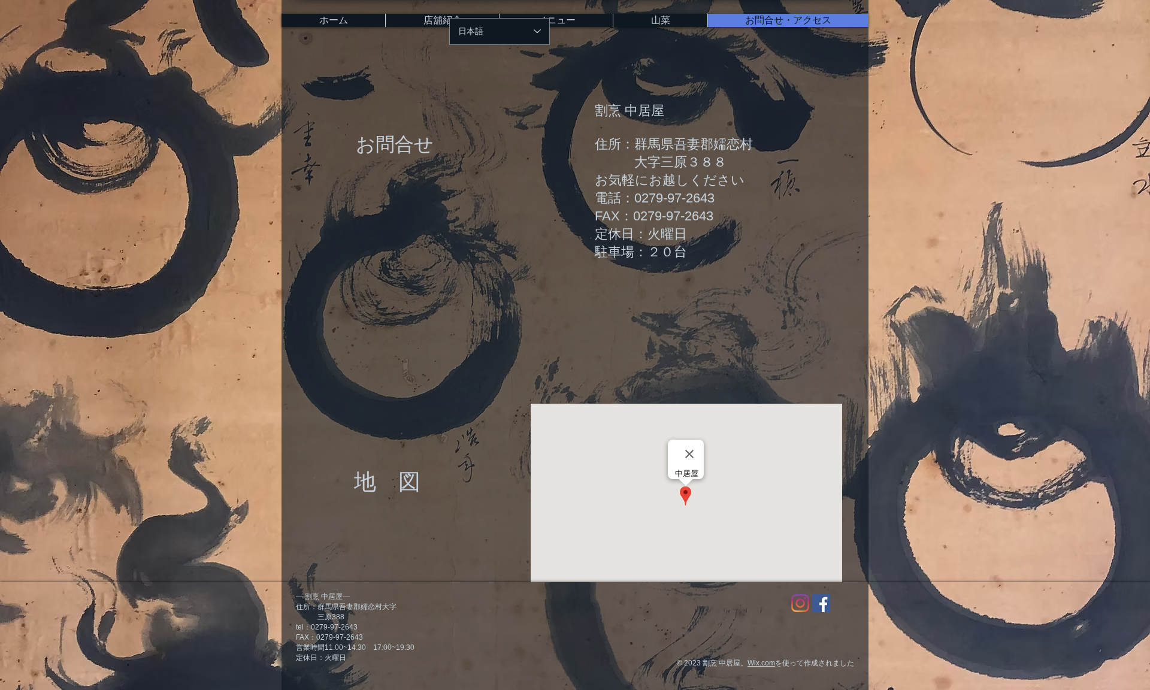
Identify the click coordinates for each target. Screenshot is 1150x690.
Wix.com (761, 663)
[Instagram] (800, 603)
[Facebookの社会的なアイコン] (821, 603)
